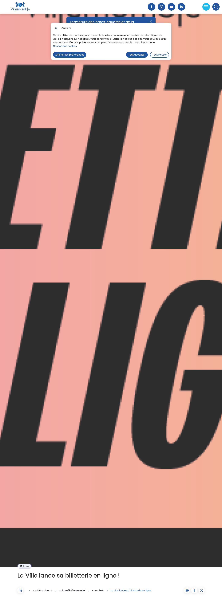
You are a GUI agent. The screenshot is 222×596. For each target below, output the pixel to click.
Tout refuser (159, 54)
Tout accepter (137, 54)
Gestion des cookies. (65, 46)
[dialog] (111, 41)
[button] (187, 590)
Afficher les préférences (69, 54)
